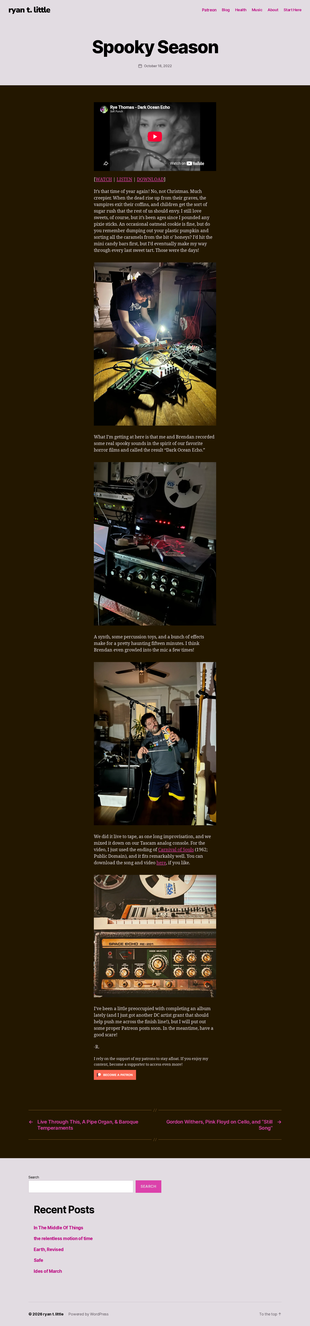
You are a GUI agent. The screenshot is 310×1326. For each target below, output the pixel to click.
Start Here (293, 10)
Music (257, 10)
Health (241, 10)
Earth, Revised (49, 1249)
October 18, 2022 (158, 66)
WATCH (104, 179)
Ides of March (48, 1271)
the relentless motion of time (63, 1238)
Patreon (209, 10)
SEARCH (148, 1186)
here (161, 863)
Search (33, 1177)
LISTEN (124, 179)
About (273, 10)
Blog (226, 10)
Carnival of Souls (176, 850)
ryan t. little (29, 10)
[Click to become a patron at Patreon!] (155, 1075)
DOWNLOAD (150, 179)
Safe (38, 1260)
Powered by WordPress (88, 1314)
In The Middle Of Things (58, 1227)
